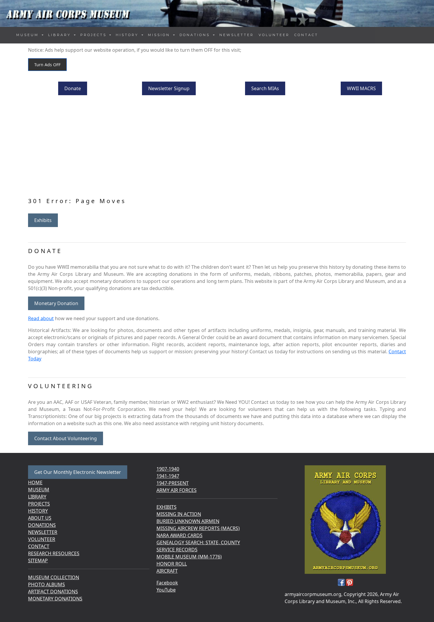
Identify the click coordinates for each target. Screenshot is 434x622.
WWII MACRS (361, 88)
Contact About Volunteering (65, 438)
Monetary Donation (56, 303)
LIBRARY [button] (60, 35)
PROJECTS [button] (94, 35)
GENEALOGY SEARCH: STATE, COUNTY (198, 542)
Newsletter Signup (169, 88)
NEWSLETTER (236, 35)
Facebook (167, 582)
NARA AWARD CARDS (179, 535)
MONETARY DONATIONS (55, 598)
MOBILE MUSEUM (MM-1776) (189, 556)
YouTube (166, 590)
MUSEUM (38, 489)
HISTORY (38, 511)
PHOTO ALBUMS (46, 584)
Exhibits (43, 220)
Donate (72, 88)
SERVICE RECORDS (177, 549)
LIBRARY (37, 496)
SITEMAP (38, 560)
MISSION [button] (160, 35)
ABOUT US (39, 518)
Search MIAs (265, 88)
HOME (35, 482)
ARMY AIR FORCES (176, 490)
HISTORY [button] (128, 35)
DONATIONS (42, 525)
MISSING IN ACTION (178, 514)
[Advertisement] (217, 147)
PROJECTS (39, 503)
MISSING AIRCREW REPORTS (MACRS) (198, 528)
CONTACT (306, 35)
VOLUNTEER (274, 35)
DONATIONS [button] (196, 35)
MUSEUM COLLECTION (53, 577)
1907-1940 (167, 469)
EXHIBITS (166, 507)
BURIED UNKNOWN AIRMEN (187, 521)
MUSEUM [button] (28, 35)
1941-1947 (167, 476)
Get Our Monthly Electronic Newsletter (77, 472)
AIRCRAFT (167, 571)
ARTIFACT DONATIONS (53, 591)
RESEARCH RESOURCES (53, 553)
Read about (41, 318)
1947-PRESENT (172, 483)
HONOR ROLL (171, 564)
